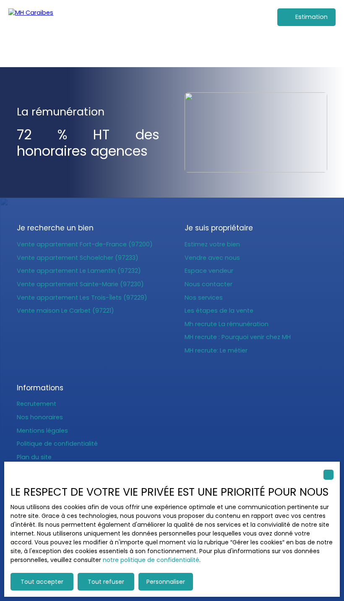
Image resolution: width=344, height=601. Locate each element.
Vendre (249, 49)
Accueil (168, 49)
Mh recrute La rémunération (226, 324)
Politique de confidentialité (57, 443)
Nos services (204, 297)
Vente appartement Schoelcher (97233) (77, 257)
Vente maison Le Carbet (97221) (65, 310)
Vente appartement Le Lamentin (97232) (79, 271)
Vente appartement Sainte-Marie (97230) (80, 284)
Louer (224, 49)
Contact (279, 49)
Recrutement (36, 404)
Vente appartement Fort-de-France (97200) (85, 244)
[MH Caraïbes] (52, 33)
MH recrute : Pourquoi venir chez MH (238, 337)
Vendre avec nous (212, 257)
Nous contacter (208, 284)
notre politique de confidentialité (151, 560)
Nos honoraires (40, 417)
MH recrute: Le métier (216, 350)
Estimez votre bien (212, 244)
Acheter (197, 49)
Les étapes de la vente (219, 310)
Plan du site (34, 457)
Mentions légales (42, 430)
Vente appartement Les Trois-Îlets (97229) (82, 297)
